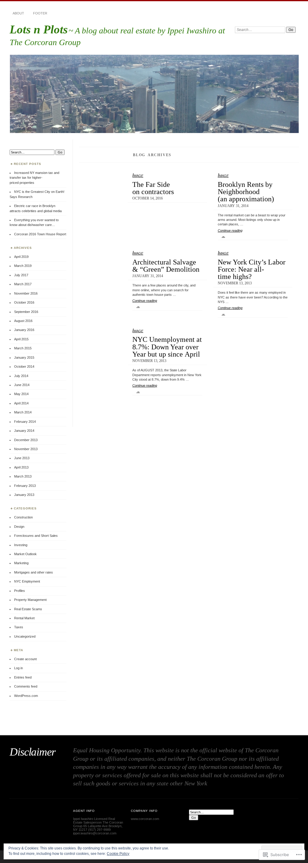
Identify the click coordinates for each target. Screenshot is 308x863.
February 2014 (25, 421)
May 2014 (21, 394)
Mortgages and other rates (33, 572)
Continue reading (230, 233)
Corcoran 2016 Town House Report (40, 234)
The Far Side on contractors (153, 188)
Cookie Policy (118, 854)
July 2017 (21, 275)
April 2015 (21, 339)
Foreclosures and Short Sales (36, 535)
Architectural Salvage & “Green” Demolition (165, 265)
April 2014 (21, 403)
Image (137, 175)
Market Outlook (25, 554)
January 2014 (24, 430)
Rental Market (24, 618)
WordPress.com (26, 696)
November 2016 (26, 293)
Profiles (19, 590)
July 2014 (21, 376)
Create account (25, 659)
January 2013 (24, 494)
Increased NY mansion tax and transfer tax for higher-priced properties (34, 177)
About (18, 13)
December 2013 (26, 440)
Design (19, 526)
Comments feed (25, 686)
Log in (18, 668)
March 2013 (23, 476)
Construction (23, 517)
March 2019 (23, 266)
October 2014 (24, 366)
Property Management (30, 600)
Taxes (18, 627)
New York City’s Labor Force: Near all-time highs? (251, 269)
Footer (40, 13)
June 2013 (21, 458)
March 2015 (23, 348)
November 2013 (26, 449)
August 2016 (23, 321)
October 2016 (24, 302)
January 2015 (24, 357)
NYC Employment (27, 581)
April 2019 (21, 256)
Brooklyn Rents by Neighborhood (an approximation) (246, 191)
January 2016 (24, 330)
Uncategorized (24, 636)
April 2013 (21, 467)
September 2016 (26, 312)
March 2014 (23, 412)
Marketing (21, 563)
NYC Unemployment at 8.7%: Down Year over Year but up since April (167, 346)
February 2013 (25, 485)
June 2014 (21, 385)
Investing (20, 545)
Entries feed (23, 677)
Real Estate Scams (28, 609)
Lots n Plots (39, 29)
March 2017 (23, 284)
